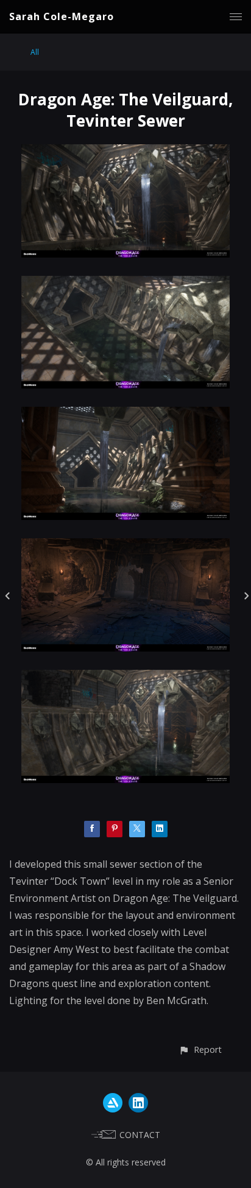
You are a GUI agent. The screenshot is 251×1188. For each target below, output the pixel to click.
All (34, 52)
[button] (200, 1049)
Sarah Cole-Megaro (61, 16)
